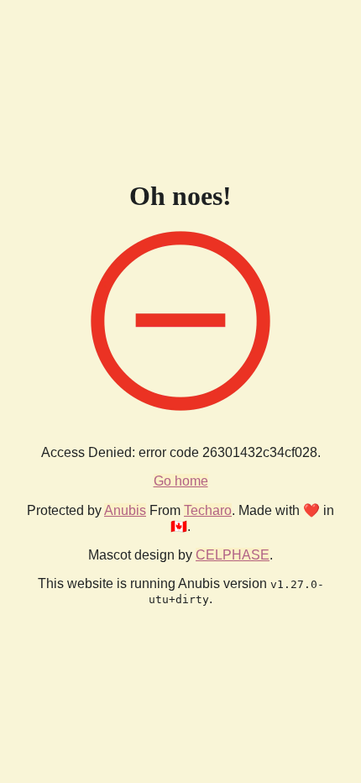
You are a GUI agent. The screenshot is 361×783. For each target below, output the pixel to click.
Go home (181, 481)
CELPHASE (232, 555)
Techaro (208, 510)
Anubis (125, 510)
